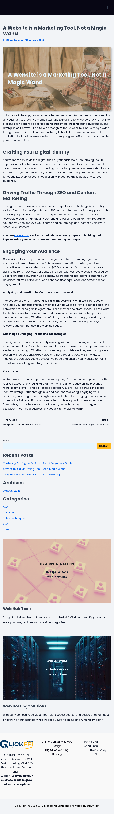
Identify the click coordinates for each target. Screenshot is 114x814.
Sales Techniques (14, 518)
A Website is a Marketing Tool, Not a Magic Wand (34, 469)
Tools (6, 529)
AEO (5, 507)
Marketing (9, 512)
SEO (5, 524)
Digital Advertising (57, 750)
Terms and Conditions (91, 744)
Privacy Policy (97, 750)
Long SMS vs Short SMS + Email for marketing (31, 474)
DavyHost (93, 806)
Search (6, 440)
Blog (97, 754)
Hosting (57, 754)
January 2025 (11, 490)
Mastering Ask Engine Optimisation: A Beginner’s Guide (37, 463)
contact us (21, 235)
